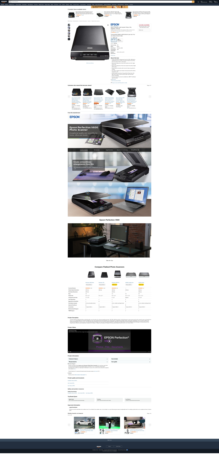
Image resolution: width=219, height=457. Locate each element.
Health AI (6, 4)
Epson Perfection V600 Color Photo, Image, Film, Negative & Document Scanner (83, 331)
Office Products (70, 21)
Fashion (63, 4)
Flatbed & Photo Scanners (95, 21)
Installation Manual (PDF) (72, 380)
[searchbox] (102, 2)
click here (95, 371)
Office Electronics (76, 21)
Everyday (131, 4)
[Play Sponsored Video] (109, 423)
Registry (67, 4)
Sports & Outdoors (107, 4)
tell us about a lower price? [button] (80, 374)
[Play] (69, 352)
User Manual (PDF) (71, 385)
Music (71, 4)
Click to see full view (90, 63)
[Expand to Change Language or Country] (112, 446)
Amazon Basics (18, 4)
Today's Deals (47, 4)
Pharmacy (126, 4)
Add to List (141, 30)
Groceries (36, 4)
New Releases (30, 4)
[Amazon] (4, 1)
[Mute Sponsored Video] (93, 427)
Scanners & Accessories (83, 21)
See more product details (116, 80)
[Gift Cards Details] (58, 4)
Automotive (89, 4)
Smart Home (114, 4)
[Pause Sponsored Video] (93, 425)
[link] (85, 16)
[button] (2, 4)
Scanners (89, 21)
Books (52, 4)
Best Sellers (24, 4)
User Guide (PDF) (71, 383)
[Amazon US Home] (99, 447)
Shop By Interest (121, 4)
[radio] (69, 25)
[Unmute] (150, 351)
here (75, 368)
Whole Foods (41, 4)
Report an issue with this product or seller (119, 82)
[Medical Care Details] (14, 4)
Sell (60, 4)
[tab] (84, 150)
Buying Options (89, 284)
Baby (93, 4)
